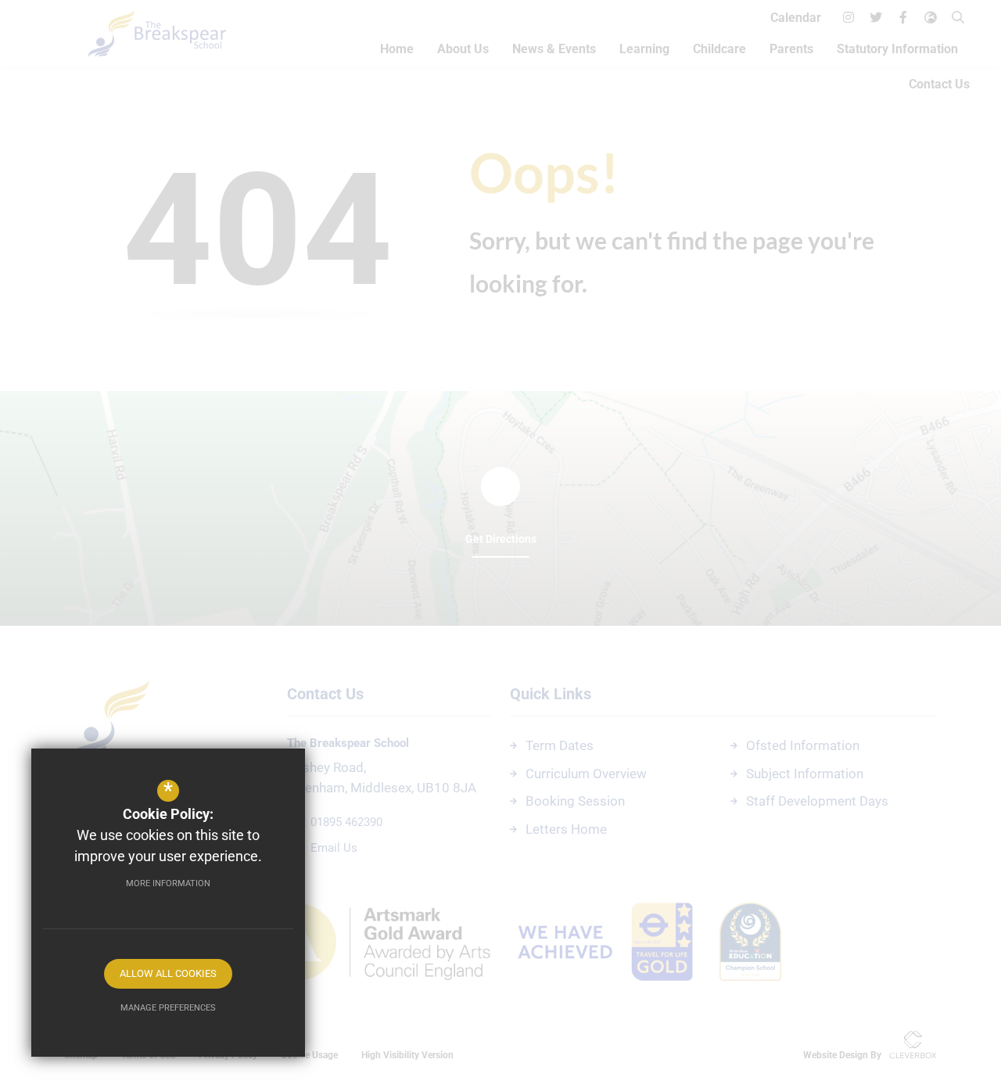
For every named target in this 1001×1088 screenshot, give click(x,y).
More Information (168, 883)
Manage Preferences (168, 1008)
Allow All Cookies (168, 973)
